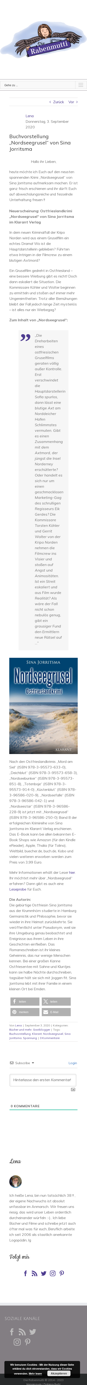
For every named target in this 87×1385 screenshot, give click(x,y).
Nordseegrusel (53, 1033)
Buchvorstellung (20, 1033)
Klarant (37, 1033)
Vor (71, 101)
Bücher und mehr (20, 1029)
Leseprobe (17, 889)
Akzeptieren (59, 1373)
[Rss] (34, 1273)
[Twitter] (43, 1273)
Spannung (30, 1038)
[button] (24, 1002)
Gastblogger (41, 1029)
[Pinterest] (61, 1273)
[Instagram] (52, 1273)
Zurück (58, 101)
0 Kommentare (50, 1038)
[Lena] (15, 1178)
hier (72, 872)
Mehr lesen (35, 1373)
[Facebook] (25, 1273)
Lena (30, 115)
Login (72, 1063)
